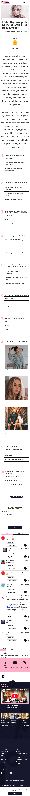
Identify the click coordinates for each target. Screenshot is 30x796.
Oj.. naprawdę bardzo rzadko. (14, 484)
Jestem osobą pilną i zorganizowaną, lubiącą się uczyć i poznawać (16, 252)
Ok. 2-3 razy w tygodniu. (12, 476)
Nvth (7, 632)
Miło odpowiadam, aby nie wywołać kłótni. (16, 278)
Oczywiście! (8, 158)
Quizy (2, 753)
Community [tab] (21, 533)
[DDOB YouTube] (11, 774)
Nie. (6, 302)
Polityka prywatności (17, 785)
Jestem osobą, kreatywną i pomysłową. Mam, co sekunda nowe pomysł (16, 241)
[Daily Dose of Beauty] (5, 3)
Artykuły (3, 755)
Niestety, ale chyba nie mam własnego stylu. (13, 169)
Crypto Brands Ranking (22, 759)
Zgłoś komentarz (12, 545)
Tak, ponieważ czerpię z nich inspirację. (13, 188)
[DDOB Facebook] (1, 774)
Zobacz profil (15, 48)
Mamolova (9, 584)
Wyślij (15, 527)
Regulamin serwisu (6, 785)
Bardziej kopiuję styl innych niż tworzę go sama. (14, 163)
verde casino (9, 607)
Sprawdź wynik (16, 497)
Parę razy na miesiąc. (11, 480)
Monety (3, 762)
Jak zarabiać (4, 760)
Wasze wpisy (4, 751)
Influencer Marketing (21, 753)
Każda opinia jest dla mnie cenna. (15, 283)
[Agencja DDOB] (24, 3)
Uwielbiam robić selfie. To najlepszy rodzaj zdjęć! (16, 455)
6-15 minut (8, 220)
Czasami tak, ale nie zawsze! (13, 199)
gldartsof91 (9, 596)
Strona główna (4, 749)
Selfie (6, 321)
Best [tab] (7, 533)
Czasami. (8, 306)
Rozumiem (15, 793)
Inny (6, 329)
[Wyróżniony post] (3, 677)
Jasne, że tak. (9, 298)
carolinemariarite (10, 537)
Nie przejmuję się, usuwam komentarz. (13, 272)
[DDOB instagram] (6, 774)
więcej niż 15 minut (11, 224)
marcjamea (10, 549)
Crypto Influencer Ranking (20, 756)
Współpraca (4, 757)
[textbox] (15, 521)
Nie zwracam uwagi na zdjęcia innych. (14, 194)
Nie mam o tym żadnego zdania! (14, 460)
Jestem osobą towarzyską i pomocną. (16, 247)
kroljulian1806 (10, 560)
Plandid (7, 325)
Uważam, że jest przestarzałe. (14, 450)
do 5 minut (8, 216)
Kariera (18, 751)
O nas (17, 749)
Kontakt (18, 761)
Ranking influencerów (6, 764)
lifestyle (3, 650)
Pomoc (18, 763)
